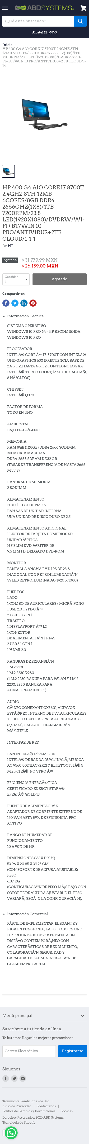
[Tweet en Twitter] (15, 303)
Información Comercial (27, 914)
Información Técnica (25, 316)
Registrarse (72, 1051)
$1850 (52, 32)
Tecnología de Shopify (18, 1122)
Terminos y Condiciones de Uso (25, 1101)
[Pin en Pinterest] (33, 303)
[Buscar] (80, 21)
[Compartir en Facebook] (5, 303)
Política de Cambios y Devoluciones (28, 1111)
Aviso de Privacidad (16, 1106)
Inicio (7, 45)
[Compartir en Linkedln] (24, 303)
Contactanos (46, 1106)
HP (10, 246)
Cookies (67, 1111)
